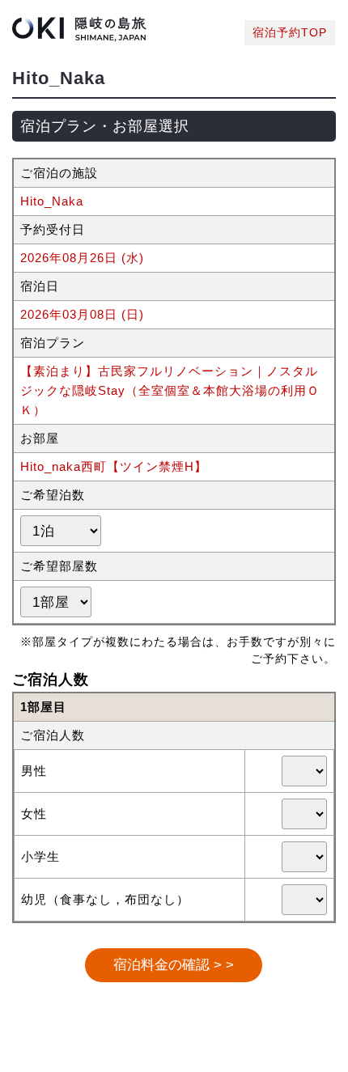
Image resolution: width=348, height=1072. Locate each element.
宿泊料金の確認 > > (173, 964)
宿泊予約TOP (290, 33)
